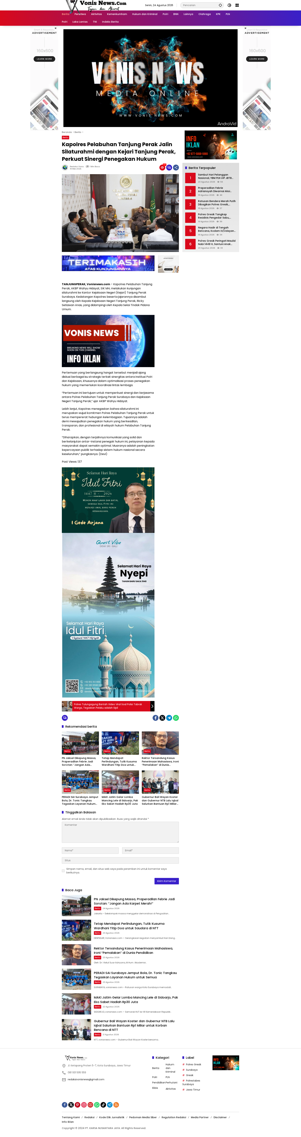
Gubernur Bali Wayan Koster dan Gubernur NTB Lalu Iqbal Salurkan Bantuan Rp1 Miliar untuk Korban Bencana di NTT (160, 800)
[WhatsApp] (176, 718)
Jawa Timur (193, 1089)
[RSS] (116, 1105)
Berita (65, 137)
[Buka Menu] (237, 5)
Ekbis (155, 1088)
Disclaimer (220, 1117)
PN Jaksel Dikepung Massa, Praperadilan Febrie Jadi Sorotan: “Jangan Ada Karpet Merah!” (79, 761)
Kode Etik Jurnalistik (111, 1117)
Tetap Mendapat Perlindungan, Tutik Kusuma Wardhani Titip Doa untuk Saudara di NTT (119, 761)
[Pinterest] (77, 1105)
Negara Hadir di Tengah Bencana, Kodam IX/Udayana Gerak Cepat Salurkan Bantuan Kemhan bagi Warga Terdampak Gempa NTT (217, 229)
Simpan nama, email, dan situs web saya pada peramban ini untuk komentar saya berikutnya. (116, 870)
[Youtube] (90, 1105)
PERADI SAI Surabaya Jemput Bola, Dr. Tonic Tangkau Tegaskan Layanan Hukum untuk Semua (80, 800)
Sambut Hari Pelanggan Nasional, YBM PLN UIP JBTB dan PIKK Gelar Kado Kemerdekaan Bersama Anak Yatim (216, 176)
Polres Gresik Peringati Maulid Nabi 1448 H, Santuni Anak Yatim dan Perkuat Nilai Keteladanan (217, 242)
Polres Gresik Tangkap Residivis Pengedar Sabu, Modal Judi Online (213, 216)
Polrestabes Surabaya (191, 1082)
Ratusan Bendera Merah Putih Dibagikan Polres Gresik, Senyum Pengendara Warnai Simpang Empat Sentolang (217, 202)
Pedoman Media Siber (143, 1117)
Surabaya (192, 1070)
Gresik (189, 1075)
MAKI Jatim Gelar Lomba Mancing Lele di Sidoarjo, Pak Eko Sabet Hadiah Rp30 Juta (120, 800)
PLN (168, 1077)
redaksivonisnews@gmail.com (86, 1079)
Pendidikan (158, 1082)
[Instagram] (84, 1105)
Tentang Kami (71, 1117)
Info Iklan (68, 1122)
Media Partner (200, 1117)
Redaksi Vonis (77, 167)
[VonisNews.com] (95, 5)
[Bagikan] (176, 168)
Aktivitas (171, 1089)
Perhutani (171, 1082)
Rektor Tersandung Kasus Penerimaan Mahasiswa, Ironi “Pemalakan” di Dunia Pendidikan (160, 761)
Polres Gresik (193, 1064)
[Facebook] (156, 718)
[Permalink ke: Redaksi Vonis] (66, 167)
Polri (154, 1077)
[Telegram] (169, 718)
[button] (220, 5)
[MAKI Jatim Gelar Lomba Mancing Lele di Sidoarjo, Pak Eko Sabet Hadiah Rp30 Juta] (120, 782)
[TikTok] (103, 1105)
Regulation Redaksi (174, 1117)
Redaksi (89, 1117)
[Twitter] (162, 718)
